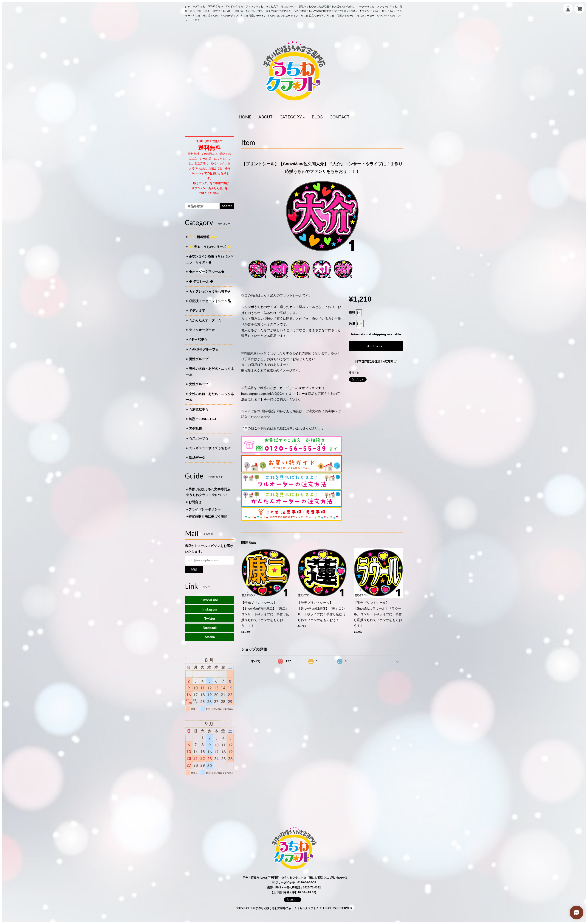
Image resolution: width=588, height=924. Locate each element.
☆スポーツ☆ (198, 438)
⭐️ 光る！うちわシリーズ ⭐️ (210, 247)
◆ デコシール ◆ (201, 281)
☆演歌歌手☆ (198, 409)
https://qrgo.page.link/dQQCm (263, 393)
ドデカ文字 (197, 310)
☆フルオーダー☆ (202, 330)
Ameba (210, 637)
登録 (194, 569)
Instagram (209, 609)
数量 (352, 323)
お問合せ (195, 502)
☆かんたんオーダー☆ (205, 320)
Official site (209, 600)
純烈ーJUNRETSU (202, 419)
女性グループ (198, 384)
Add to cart (376, 346)
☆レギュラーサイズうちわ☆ (210, 448)
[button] (292, 117)
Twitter (209, 618)
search (227, 206)
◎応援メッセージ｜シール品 (210, 301)
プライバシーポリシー (205, 509)
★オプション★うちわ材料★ (210, 291)
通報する (354, 372)
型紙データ (197, 457)
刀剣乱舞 (195, 428)
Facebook (210, 628)
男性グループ (198, 359)
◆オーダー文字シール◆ (206, 272)
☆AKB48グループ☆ (204, 349)
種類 (352, 312)
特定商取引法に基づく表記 (208, 516)
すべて (255, 661)
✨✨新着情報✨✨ (203, 237)
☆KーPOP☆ (198, 339)
